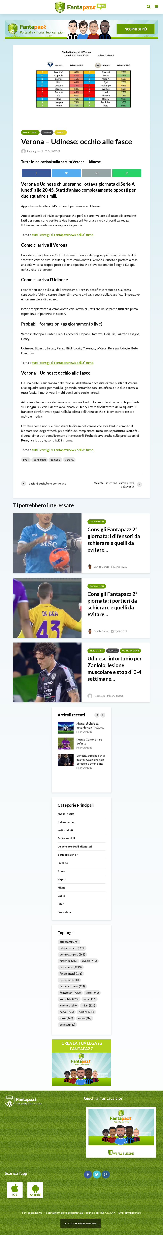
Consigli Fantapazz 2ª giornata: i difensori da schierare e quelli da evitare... (113, 539)
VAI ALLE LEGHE (123, 1154)
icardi (92, 993)
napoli (67, 1012)
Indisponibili (96, 650)
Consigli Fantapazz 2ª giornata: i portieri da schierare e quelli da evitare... (112, 604)
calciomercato (72, 948)
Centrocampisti (72, 954)
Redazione (99, 695)
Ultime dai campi (130, 650)
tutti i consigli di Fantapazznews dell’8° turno (62, 235)
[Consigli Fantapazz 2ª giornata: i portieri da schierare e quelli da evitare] (47, 607)
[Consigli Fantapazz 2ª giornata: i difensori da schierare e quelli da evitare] (47, 543)
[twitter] (97, 1174)
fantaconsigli (71, 973)
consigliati (39, 459)
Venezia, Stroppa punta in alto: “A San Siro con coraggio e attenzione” (91, 759)
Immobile (69, 999)
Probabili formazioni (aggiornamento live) (61, 324)
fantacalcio (71, 967)
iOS (14, 1195)
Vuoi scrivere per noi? (82, 1223)
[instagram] (106, 1174)
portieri (86, 1012)
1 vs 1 (26, 459)
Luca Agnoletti (35, 151)
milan (88, 1005)
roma (66, 1018)
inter (89, 999)
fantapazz (69, 980)
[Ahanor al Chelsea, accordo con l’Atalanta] (66, 727)
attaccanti (69, 942)
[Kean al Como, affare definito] (66, 743)
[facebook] (88, 1174)
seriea (84, 1018)
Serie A (67, 1024)
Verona (61, 132)
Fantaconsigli (30, 132)
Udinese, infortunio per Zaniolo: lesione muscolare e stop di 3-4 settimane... (114, 668)
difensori (68, 961)
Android (35, 1195)
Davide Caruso (101, 566)
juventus (68, 1005)
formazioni (70, 993)
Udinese (47, 132)
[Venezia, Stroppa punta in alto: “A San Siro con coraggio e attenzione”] (66, 759)
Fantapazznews (72, 986)
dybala (89, 961)
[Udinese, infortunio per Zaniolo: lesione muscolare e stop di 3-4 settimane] (47, 672)
